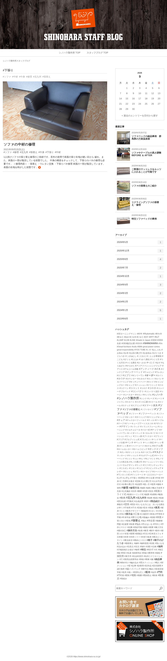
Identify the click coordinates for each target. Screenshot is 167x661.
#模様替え (128, 543)
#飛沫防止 (147, 575)
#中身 (22, 76)
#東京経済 (127, 540)
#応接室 (125, 524)
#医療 (149, 498)
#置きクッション (146, 562)
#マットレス (132, 455)
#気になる (159, 543)
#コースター (128, 395)
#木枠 (126, 537)
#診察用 (140, 566)
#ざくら (126, 359)
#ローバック (157, 471)
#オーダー (150, 375)
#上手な (126, 478)
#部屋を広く (138, 572)
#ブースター (148, 436)
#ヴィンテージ (136, 475)
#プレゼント (145, 439)
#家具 (157, 507)
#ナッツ (155, 429)
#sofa (134, 347)
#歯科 (136, 543)
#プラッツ (158, 436)
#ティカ (150, 420)
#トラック (135, 426)
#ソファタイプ (147, 409)
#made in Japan (143, 340)
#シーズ (150, 398)
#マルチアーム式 (146, 455)
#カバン (158, 379)
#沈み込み (121, 546)
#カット (150, 379)
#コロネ (152, 388)
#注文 (136, 546)
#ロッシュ (127, 471)
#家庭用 (144, 511)
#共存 (133, 491)
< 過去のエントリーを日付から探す (140, 115)
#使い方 (146, 484)
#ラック (138, 465)
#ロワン (136, 471)
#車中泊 (144, 569)
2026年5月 (139, 243)
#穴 (121, 559)
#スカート (129, 402)
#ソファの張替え (131, 409)
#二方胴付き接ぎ (127, 481)
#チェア (121, 420)
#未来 (149, 537)
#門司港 (120, 575)
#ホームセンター (124, 449)
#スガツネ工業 (141, 402)
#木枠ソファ (134, 537)
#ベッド (155, 439)
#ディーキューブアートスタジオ (139, 423)
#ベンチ (129, 442)
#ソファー (133, 414)
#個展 (142, 488)
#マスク (157, 452)
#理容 (123, 553)
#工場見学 (144, 514)
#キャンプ (129, 385)
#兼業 (139, 491)
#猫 (118, 553)
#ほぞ (157, 363)
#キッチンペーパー (137, 382)
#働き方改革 (156, 488)
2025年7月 (139, 269)
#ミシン (128, 459)
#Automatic (149, 333)
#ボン (122, 452)
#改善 (140, 530)
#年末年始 (125, 517)
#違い (129, 572)
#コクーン (124, 388)
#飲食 (154, 575)
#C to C (140, 337)
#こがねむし (130, 356)
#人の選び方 (146, 481)
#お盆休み (147, 353)
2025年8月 (139, 260)
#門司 (160, 572)
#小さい (152, 511)
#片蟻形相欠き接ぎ (125, 550)
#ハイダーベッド (134, 433)
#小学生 (120, 514)
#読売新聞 (156, 566)
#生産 (128, 553)
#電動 (133, 575)
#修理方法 (134, 487)
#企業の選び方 (127, 484)
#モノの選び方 (135, 462)
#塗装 (126, 504)
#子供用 (126, 508)
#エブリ (127, 375)
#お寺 (126, 353)
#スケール (153, 402)
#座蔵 (152, 517)
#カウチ (121, 378)
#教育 (145, 530)
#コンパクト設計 (152, 391)
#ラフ (145, 465)
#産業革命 (136, 553)
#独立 (160, 550)
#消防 (148, 546)
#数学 (151, 530)
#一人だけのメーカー (153, 475)
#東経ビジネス (139, 540)
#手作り (156, 524)
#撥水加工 (121, 530)
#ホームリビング (139, 449)
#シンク (143, 398)
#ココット (134, 388)
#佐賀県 (138, 484)
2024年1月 (139, 311)
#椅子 (149, 540)
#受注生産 (121, 501)
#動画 (122, 497)
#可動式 (130, 501)
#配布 (147, 572)
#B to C (120, 337)
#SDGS (139, 343)
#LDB (126, 340)
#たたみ (134, 359)
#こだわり (141, 356)
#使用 (152, 484)
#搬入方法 (158, 527)
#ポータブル (146, 452)
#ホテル (148, 446)
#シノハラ (157, 394)
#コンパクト (137, 391)
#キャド (150, 382)
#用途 (144, 553)
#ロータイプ (146, 471)
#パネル (146, 433)
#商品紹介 (155, 501)
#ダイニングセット (155, 417)
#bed (126, 337)
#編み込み (133, 562)
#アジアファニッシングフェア (148, 366)
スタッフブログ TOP (97, 52)
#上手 (119, 478)
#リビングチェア (153, 468)
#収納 (161, 498)
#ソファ (7, 76)
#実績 (150, 508)
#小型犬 (159, 511)
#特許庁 (150, 550)
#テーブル (159, 420)
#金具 (153, 572)
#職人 (157, 562)
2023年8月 (139, 320)
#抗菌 (129, 527)
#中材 (15, 76)
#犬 (155, 550)
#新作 (157, 530)
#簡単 (147, 559)
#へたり (151, 362)
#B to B (158, 334)
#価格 (158, 484)
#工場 (136, 514)
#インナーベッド (134, 372)
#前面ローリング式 (135, 494)
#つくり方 (154, 359)
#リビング (141, 468)
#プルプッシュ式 (132, 439)
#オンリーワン (137, 375)
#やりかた (129, 366)
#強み (143, 521)
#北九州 (37, 76)
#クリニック (152, 385)
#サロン (138, 395)
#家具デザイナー (132, 511)
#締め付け (124, 562)
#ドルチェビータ (132, 430)
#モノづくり (149, 459)
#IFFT (151, 337)
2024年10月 (139, 277)
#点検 (153, 546)
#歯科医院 (144, 543)
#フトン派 (137, 436)
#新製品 (138, 534)
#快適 (131, 524)
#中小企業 (150, 478)
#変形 (132, 504)
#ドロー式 (145, 430)
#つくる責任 (130, 363)
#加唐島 (153, 494)
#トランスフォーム (148, 426)
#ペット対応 (148, 442)
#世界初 (141, 478)
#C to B (132, 337)
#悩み (138, 524)
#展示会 (129, 514)
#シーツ (158, 398)
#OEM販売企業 (128, 343)
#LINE (132, 340)
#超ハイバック (132, 569)
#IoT (157, 337)
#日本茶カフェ (154, 534)
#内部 (145, 491)
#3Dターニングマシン (126, 334)
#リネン (132, 468)
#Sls (160, 343)
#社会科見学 (137, 556)
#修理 (29, 76)
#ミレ (135, 459)
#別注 (150, 491)
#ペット (138, 442)
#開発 (127, 575)
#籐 (151, 559)
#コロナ (143, 388)
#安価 (139, 508)
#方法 (145, 534)
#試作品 (148, 566)
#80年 (139, 334)
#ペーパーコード (136, 446)
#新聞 (131, 534)
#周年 (146, 501)
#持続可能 (137, 527)
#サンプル (147, 395)
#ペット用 (124, 446)
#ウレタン (159, 372)
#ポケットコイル (133, 452)
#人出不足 (156, 481)
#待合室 (151, 520)
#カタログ (141, 379)
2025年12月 (139, 252)
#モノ (141, 459)
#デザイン (125, 426)
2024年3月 (139, 294)
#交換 (137, 481)
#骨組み (123, 578)
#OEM (154, 340)
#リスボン (124, 468)
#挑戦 (145, 527)
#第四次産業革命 (130, 559)
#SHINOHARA (150, 343)
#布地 (152, 514)
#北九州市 (141, 497)
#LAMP (120, 340)
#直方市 (127, 556)
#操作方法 (132, 530)
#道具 (124, 572)
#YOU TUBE (139, 350)
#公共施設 (125, 491)
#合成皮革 (138, 501)
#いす (148, 350)
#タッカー (129, 417)
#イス (157, 369)
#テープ (120, 423)
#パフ (153, 433)
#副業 (146, 494)
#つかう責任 (144, 359)
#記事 (133, 566)
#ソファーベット (147, 413)
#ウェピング (148, 372)
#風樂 (139, 575)
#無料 (160, 546)
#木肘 (143, 537)
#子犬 (133, 508)
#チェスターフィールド (136, 420)
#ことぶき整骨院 (154, 356)
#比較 (151, 543)
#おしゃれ (156, 350)
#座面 (158, 517)
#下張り (8, 70)
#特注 (143, 549)
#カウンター (131, 379)
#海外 (142, 546)
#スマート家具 (150, 405)
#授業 (150, 527)
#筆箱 (141, 559)
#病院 (157, 553)
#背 (128, 566)
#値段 (148, 488)
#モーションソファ (151, 462)
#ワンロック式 (123, 475)
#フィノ (128, 436)
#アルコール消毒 (130, 369)
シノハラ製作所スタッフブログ (16, 61)
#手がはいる (146, 524)
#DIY (146, 337)
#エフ (119, 375)
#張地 (127, 521)
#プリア (120, 439)
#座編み (145, 517)
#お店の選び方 (135, 353)
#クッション (140, 385)
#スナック (125, 405)
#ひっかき (141, 363)
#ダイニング (140, 417)
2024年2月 (139, 303)
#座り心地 (136, 517)
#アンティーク (146, 369)
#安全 (145, 508)
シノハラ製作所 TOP (69, 52)
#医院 (155, 498)
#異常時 (150, 553)
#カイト (159, 375)
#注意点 (130, 546)
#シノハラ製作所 (128, 398)
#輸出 (151, 569)
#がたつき (156, 353)
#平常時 (158, 514)
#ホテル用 (157, 445)
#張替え (46, 76)
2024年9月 (139, 286)
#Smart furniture (124, 347)
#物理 (136, 550)
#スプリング (136, 405)
